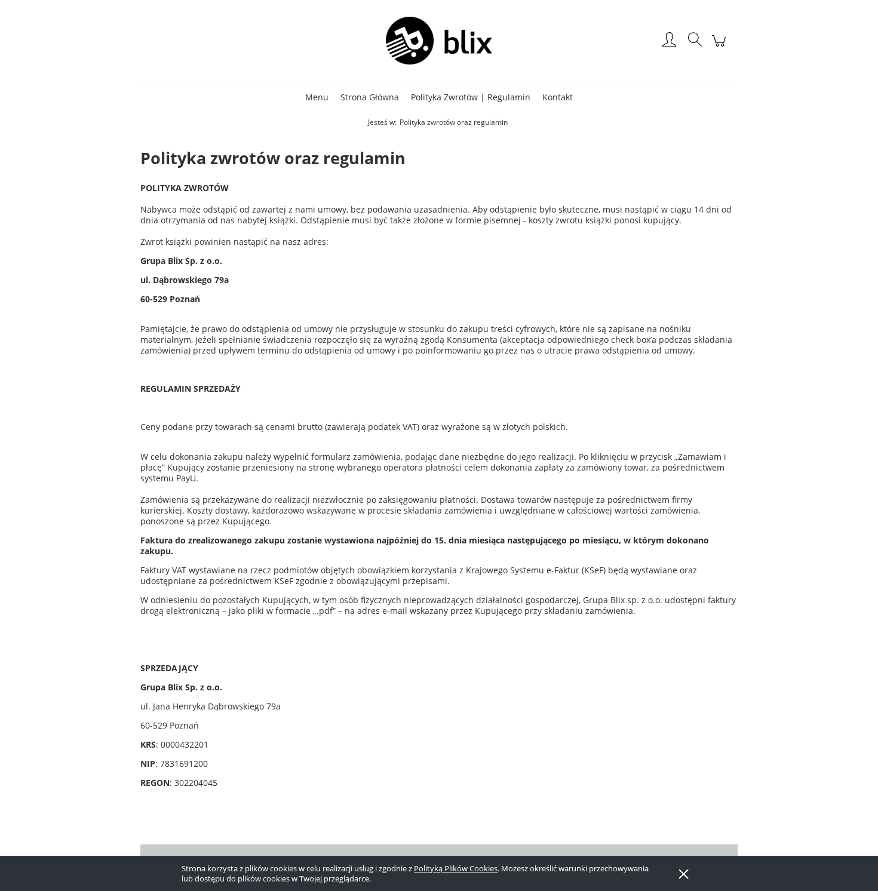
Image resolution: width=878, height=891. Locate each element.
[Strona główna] (439, 40)
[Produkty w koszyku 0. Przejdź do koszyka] (720, 47)
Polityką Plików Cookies (456, 868)
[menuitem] (316, 97)
